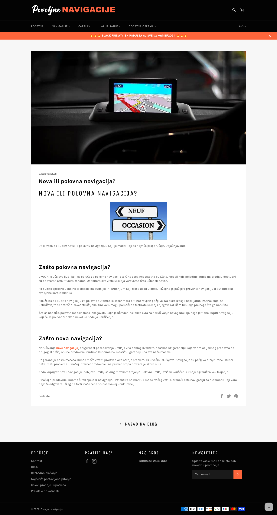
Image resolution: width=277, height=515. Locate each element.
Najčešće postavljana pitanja (51, 479)
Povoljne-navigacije (52, 509)
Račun (242, 26)
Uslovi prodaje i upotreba (48, 485)
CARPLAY (84, 26)
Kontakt (36, 461)
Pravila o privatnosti (45, 491)
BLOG (34, 467)
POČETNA (37, 26)
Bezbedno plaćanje (44, 473)
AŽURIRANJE (110, 26)
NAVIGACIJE (60, 26)
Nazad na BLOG (140, 424)
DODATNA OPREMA (142, 26)
